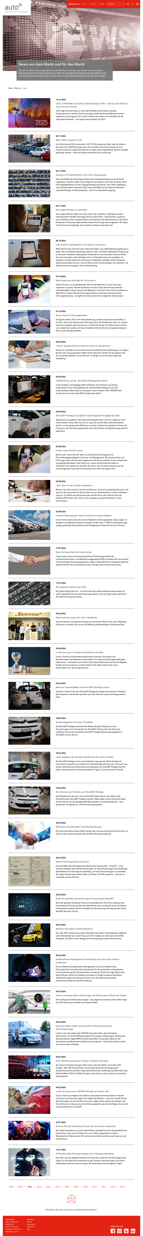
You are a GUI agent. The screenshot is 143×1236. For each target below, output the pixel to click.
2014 (122, 1187)
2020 (67, 1187)
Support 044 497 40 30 (13, 1229)
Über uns (18, 88)
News (25, 88)
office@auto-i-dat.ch (12, 1232)
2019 (76, 1187)
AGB (28, 1229)
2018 (85, 1187)
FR (132, 4)
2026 (11, 1187)
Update (102, 4)
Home (10, 88)
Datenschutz (31, 1224)
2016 (104, 1187)
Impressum (31, 1227)
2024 (29, 1187)
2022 (48, 1187)
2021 (57, 1187)
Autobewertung (73, 4)
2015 (113, 1187)
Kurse (85, 4)
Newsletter (30, 1219)
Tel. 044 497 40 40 (12, 1227)
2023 (39, 1187)
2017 (94, 1187)
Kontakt (29, 1222)
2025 (20, 1187)
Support (93, 4)
